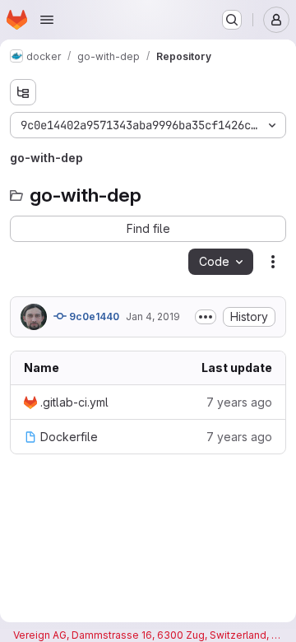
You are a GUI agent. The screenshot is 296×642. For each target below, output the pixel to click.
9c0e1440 (93, 316)
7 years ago (239, 402)
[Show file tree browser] (23, 92)
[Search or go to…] (232, 20)
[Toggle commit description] (205, 316)
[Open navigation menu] (47, 20)
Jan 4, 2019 (153, 316)
